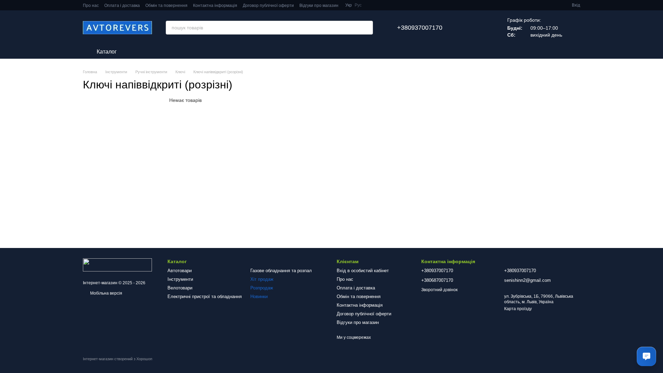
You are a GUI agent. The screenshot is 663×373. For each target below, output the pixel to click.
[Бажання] (468, 27)
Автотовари (179, 270)
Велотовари (179, 287)
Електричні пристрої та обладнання (204, 296)
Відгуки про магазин (318, 5)
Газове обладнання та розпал (281, 270)
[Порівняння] (486, 27)
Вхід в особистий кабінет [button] (363, 270)
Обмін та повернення (166, 5)
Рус (358, 5)
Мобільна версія (105, 293)
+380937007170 (419, 28)
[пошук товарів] (366, 28)
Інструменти (180, 279)
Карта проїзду (518, 308)
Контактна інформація (215, 5)
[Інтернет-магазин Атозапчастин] (117, 264)
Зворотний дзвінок (439, 289)
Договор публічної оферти (268, 5)
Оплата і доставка (122, 5)
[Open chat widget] (646, 356)
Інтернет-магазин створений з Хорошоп (117, 359)
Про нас (91, 5)
